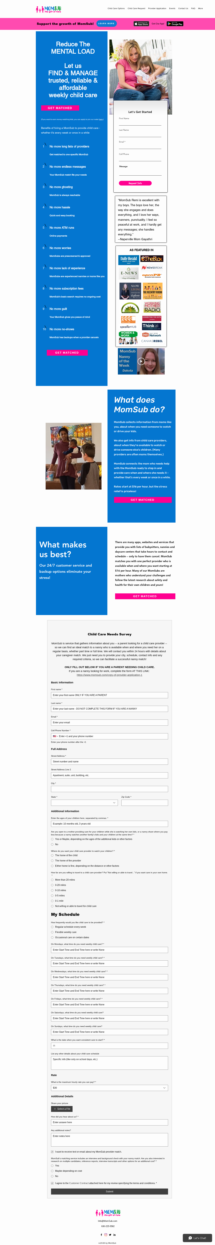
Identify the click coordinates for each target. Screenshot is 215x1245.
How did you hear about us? (64, 1117)
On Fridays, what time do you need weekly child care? (76, 999)
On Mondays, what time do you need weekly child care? (77, 944)
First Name (124, 118)
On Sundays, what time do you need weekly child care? (76, 1026)
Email (121, 142)
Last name (56, 703)
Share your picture (59, 1103)
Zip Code (126, 797)
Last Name (124, 130)
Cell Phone (124, 154)
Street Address (58, 756)
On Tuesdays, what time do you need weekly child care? (77, 958)
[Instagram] (105, 1234)
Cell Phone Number (60, 730)
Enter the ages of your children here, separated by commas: (79, 818)
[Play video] (141, 361)
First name (56, 689)
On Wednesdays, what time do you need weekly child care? (79, 971)
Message (123, 166)
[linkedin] (114, 1234)
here (101, 119)
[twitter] (110, 1234)
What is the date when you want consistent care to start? (78, 1040)
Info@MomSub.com (107, 1221)
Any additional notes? (61, 1130)
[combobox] (84, 803)
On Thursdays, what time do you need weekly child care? (78, 985)
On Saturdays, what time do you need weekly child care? (77, 1012)
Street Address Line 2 (61, 769)
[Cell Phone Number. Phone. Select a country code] (56, 736)
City (53, 783)
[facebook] (101, 1234)
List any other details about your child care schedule (75, 1053)
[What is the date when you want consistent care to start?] (54, 1046)
